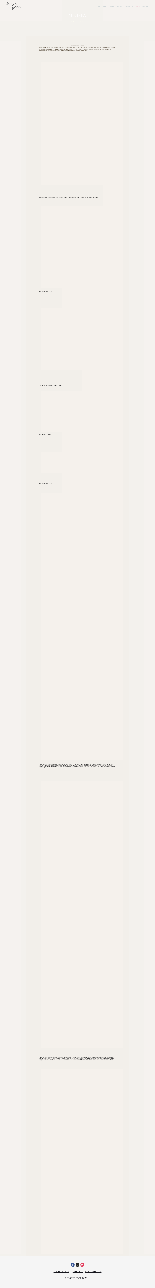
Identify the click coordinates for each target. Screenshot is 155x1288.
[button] (77, 175)
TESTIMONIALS (93, 1271)
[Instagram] (82, 1265)
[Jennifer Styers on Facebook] (73, 1265)
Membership (61, 1271)
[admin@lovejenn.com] (77, 1265)
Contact (78, 1271)
